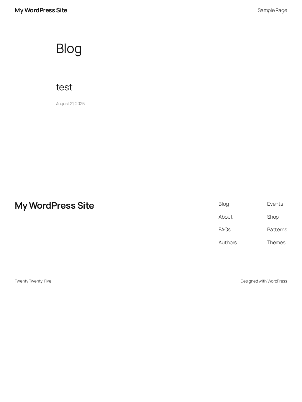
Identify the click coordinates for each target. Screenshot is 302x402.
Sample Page (272, 10)
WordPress (277, 281)
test (64, 87)
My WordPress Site (41, 10)
